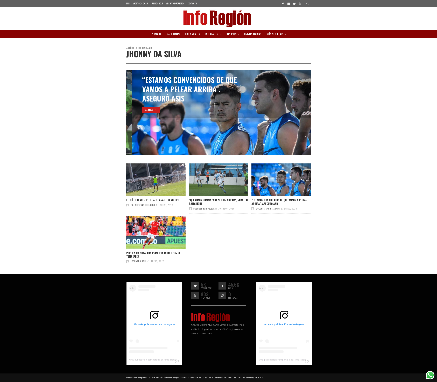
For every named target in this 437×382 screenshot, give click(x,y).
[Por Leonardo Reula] (127, 261)
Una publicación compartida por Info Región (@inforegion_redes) (165, 359)
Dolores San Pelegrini (143, 205)
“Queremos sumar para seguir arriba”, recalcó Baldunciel (218, 202)
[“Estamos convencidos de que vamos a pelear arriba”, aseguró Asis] (275, 180)
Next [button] (305, 137)
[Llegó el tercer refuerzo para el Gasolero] (150, 180)
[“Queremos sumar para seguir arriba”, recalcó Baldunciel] (212, 180)
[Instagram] (288, 3)
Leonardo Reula (139, 261)
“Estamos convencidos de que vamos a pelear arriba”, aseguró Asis (279, 202)
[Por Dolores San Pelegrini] (127, 205)
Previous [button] (131, 137)
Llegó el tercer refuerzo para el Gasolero (152, 200)
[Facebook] (282, 3)
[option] (218, 112)
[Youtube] (299, 3)
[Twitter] (294, 3)
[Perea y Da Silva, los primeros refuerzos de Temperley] (150, 232)
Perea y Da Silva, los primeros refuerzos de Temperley (153, 254)
